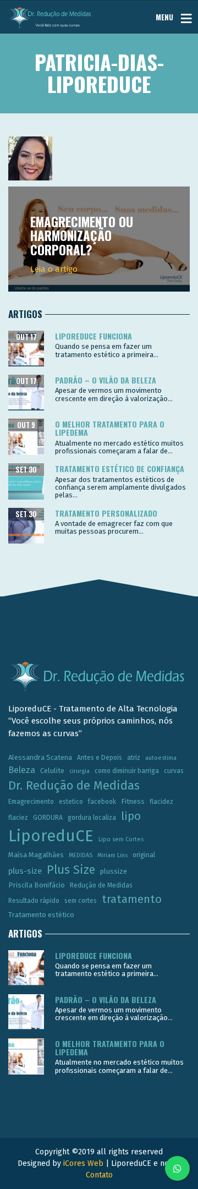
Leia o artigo (54, 269)
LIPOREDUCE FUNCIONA (93, 336)
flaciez (18, 817)
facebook (102, 802)
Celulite (52, 770)
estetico (71, 802)
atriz (133, 757)
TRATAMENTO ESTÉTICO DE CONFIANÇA (119, 468)
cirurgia (79, 771)
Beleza (21, 770)
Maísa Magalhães (36, 855)
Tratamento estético (41, 915)
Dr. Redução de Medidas (74, 786)
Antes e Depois (99, 757)
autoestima (161, 757)
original (144, 855)
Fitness (133, 801)
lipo (131, 816)
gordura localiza (92, 817)
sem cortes (80, 901)
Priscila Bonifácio (36, 885)
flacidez (161, 802)
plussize (113, 871)
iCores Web (83, 1163)
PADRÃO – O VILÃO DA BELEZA (105, 380)
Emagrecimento (31, 802)
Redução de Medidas (101, 885)
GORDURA (48, 817)
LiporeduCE (51, 836)
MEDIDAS (80, 855)
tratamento (132, 899)
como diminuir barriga (127, 771)
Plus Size (71, 870)
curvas (174, 771)
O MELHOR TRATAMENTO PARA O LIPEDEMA (109, 428)
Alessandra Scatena (40, 757)
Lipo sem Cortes (121, 839)
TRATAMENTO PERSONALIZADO (106, 513)
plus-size (25, 871)
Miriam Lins (112, 855)
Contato (99, 1175)
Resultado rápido (33, 901)
